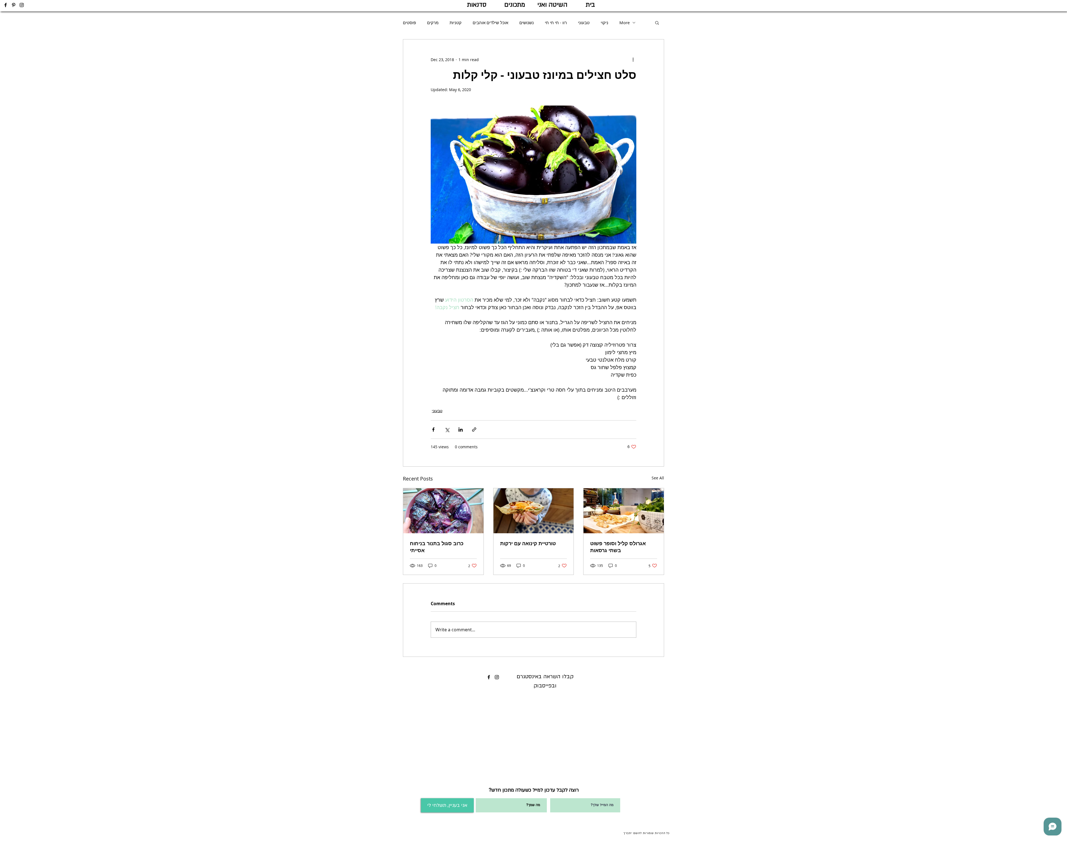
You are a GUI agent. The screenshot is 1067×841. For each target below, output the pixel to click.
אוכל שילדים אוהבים (490, 22)
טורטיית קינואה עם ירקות (528, 543)
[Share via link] (474, 429)
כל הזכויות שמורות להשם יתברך (647, 833)
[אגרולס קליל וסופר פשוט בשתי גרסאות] (624, 510)
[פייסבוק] (5, 5)
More (624, 22)
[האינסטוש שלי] (21, 5)
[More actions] (633, 59)
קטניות (456, 22)
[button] (657, 22)
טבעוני (584, 22)
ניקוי (604, 22)
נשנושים (526, 22)
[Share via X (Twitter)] (447, 429)
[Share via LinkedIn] (460, 429)
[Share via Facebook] (433, 429)
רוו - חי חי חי (556, 22)
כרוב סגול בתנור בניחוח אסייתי (436, 547)
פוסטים (409, 22)
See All (658, 477)
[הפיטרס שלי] (13, 5)
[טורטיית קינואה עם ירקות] (533, 510)
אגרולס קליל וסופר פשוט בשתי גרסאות (618, 547)
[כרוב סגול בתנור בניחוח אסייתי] (443, 510)
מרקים (432, 22)
